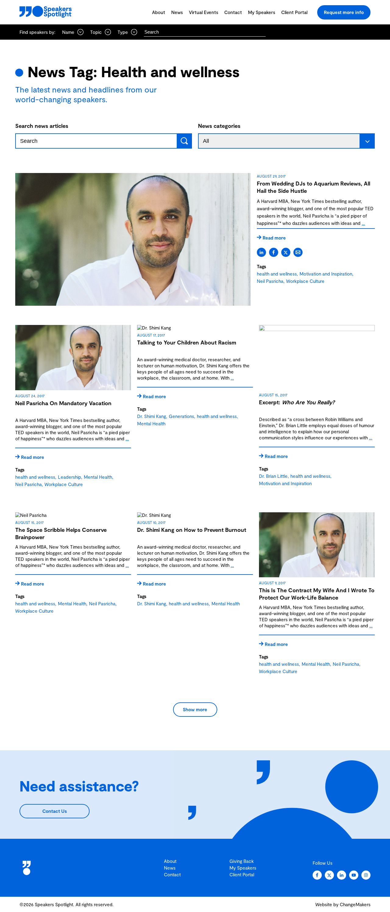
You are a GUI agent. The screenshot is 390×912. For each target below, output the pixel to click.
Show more (195, 709)
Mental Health (98, 477)
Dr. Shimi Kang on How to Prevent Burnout (191, 529)
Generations (181, 416)
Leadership (69, 477)
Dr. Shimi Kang (151, 416)
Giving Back (241, 861)
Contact (233, 12)
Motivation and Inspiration (326, 273)
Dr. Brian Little (273, 476)
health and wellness (277, 273)
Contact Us (54, 811)
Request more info (344, 12)
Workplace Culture (305, 281)
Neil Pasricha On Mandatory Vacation (63, 403)
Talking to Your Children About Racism (186, 342)
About (158, 12)
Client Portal (294, 12)
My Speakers (261, 12)
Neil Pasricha (270, 281)
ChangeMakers (355, 904)
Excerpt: (297, 402)
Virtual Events (203, 12)
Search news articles (41, 125)
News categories (219, 125)
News (177, 12)
